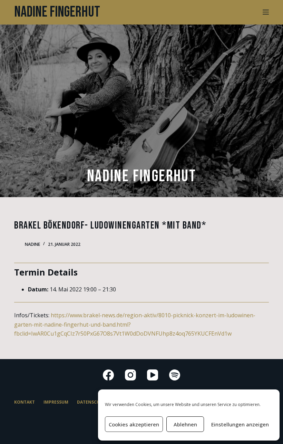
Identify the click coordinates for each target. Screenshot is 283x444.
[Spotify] (174, 374)
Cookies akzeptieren (134, 424)
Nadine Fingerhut (57, 12)
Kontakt (24, 402)
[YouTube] (152, 374)
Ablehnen (185, 424)
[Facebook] (108, 374)
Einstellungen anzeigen (240, 424)
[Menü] (266, 12)
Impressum (55, 402)
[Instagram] (130, 374)
